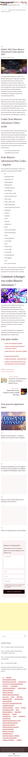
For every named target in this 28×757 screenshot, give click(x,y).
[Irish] (15, 2)
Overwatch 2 (7, 716)
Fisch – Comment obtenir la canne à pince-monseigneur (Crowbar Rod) (11, 652)
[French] (11, 2)
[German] (13, 2)
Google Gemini (7, 701)
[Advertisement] (14, 28)
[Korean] (20, 2)
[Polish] (24, 2)
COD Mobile (14, 686)
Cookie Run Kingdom (9, 688)
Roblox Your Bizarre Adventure (7, 371)
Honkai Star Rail (8, 707)
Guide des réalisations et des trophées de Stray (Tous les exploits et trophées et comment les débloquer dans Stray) (13, 469)
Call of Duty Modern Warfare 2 (13, 684)
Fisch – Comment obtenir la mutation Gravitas (12, 647)
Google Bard (19, 699)
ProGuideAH (12, 749)
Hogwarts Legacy (8, 705)
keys (17, 709)
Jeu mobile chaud (10, 369)
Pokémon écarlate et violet (12, 720)
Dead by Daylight (8, 690)
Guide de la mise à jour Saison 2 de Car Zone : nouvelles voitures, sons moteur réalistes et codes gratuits (13, 669)
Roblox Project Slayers (10, 727)
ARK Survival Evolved (9, 681)
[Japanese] (18, 2)
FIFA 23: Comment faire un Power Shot (13, 530)
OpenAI (14, 714)
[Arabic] (1, 2)
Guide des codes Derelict (12, 356)
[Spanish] (3, 4)
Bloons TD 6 (22, 681)
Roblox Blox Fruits (9, 725)
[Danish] (6, 2)
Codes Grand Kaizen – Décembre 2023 (15, 359)
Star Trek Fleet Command (11, 735)
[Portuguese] (26, 2)
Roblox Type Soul (8, 731)
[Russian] (1, 4)
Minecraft (18, 712)
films (12, 697)
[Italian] (17, 2)
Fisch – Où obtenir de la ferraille (9, 663)
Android (8, 677)
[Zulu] (6, 4)
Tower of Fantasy (8, 740)
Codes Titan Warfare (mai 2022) (13, 343)
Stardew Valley (8, 733)
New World (6, 714)
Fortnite (19, 697)
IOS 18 (17, 707)
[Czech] (4, 2)
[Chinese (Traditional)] (3, 2)
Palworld (22, 716)
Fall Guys (6, 697)
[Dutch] (8, 2)
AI (3, 677)
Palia (14, 716)
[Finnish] (10, 2)
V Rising (19, 740)
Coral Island (22, 688)
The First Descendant (10, 738)
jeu (2, 46)
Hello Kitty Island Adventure (12, 703)
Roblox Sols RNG (8, 729)
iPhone (23, 707)
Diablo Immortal (8, 692)
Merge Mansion (7, 712)
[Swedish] (4, 4)
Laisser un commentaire (14, 755)
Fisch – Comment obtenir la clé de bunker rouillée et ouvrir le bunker (14, 658)
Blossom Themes (20, 750)
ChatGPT (5, 686)
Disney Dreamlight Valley (11, 694)
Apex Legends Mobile (9, 679)
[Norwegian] (22, 2)
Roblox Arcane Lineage (10, 722)
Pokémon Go (6, 718)
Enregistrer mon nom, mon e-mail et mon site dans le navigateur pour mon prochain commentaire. (15, 586)
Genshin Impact (7, 699)
